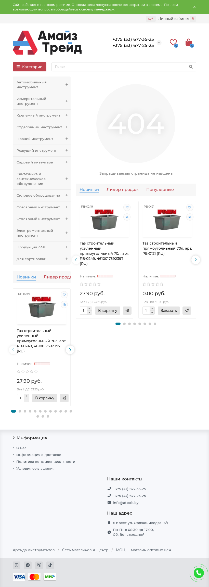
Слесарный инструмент (38, 207)
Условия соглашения (35, 468)
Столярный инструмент (38, 219)
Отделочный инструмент (39, 127)
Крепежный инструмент (38, 115)
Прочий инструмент (35, 139)
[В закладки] (64, 294)
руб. (151, 19)
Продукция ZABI (31, 247)
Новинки (26, 276)
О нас (21, 448)
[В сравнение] (64, 304)
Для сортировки (31, 259)
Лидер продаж (60, 276)
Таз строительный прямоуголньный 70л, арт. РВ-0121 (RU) (167, 248)
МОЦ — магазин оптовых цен (143, 550)
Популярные (160, 189)
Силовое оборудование (38, 195)
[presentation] (13, 350)
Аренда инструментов (34, 550)
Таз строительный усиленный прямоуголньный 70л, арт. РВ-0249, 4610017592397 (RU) (41, 340)
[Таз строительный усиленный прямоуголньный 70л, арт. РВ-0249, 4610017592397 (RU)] (42, 307)
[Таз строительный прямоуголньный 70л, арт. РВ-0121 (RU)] (167, 219)
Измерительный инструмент (31, 101)
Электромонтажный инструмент (35, 232)
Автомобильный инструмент (32, 84)
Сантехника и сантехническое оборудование (31, 179)
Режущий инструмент (37, 150)
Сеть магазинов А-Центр (85, 550)
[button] (13, 411)
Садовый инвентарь (35, 162)
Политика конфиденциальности (45, 462)
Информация (32, 437)
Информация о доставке (38, 455)
